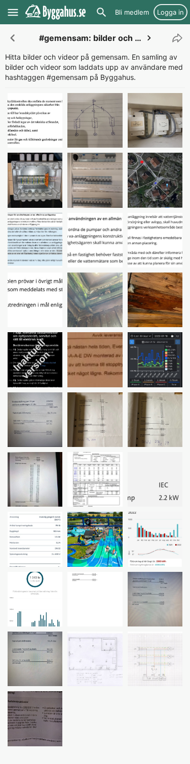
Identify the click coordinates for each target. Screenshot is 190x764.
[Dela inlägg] (175, 38)
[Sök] (101, 12)
